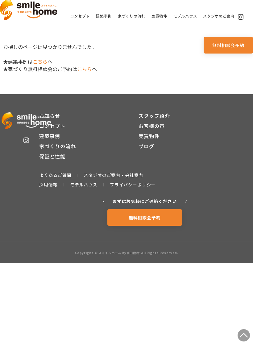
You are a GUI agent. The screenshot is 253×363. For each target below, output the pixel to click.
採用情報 (48, 185)
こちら (40, 61)
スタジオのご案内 (218, 15)
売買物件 (159, 15)
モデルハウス (185, 15)
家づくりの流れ (131, 15)
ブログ (146, 146)
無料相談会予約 (228, 45)
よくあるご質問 (55, 175)
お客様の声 (152, 126)
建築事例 (104, 15)
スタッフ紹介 (154, 115)
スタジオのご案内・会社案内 (113, 175)
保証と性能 (52, 156)
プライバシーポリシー (133, 185)
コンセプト (80, 15)
